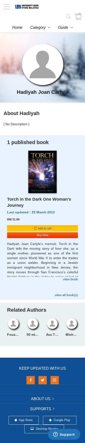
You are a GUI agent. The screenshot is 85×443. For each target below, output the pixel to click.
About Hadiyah (21, 113)
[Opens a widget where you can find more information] (64, 435)
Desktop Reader (46, 429)
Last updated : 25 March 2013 (31, 212)
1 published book (28, 142)
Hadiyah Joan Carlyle (42, 92)
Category (38, 27)
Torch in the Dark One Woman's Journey (39, 202)
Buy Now (42, 235)
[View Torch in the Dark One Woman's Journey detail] (42, 171)
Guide (63, 27)
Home (17, 27)
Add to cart (44, 228)
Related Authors (26, 310)
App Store (25, 420)
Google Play (61, 420)
